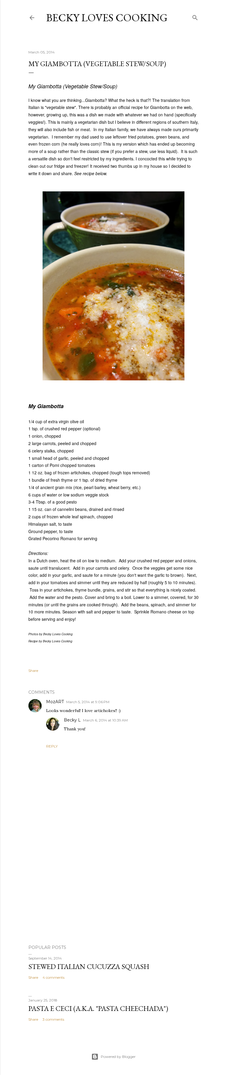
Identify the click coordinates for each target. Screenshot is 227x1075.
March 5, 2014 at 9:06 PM (87, 702)
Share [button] (33, 670)
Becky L (72, 720)
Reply (52, 746)
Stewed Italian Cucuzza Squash (88, 966)
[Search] (195, 16)
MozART (55, 701)
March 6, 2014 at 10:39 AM (105, 720)
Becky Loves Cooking (107, 18)
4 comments (53, 977)
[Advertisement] (113, 888)
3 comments (53, 1019)
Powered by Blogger (118, 1056)
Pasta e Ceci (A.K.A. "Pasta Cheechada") (98, 1008)
